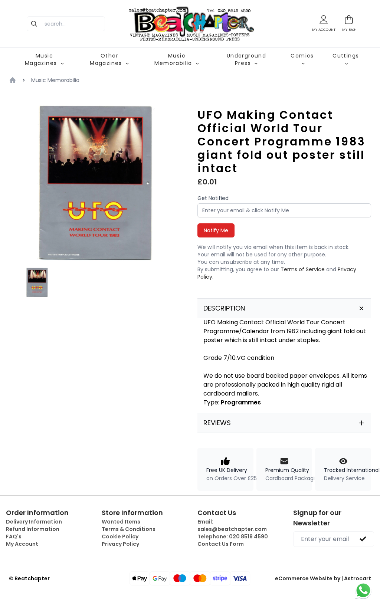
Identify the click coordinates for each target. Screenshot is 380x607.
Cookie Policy (120, 536)
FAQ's (14, 536)
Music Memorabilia (55, 80)
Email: (232, 525)
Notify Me (216, 230)
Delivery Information (34, 521)
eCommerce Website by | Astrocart (323, 578)
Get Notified (213, 198)
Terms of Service (303, 269)
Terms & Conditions (128, 529)
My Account (22, 544)
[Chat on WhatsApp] (363, 590)
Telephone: (232, 536)
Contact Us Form (220, 544)
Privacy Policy (120, 544)
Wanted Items (121, 521)
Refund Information (32, 529)
